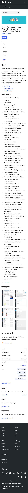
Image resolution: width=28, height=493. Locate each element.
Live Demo (7, 86)
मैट (3, 457)
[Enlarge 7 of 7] (24, 321)
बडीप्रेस (4, 462)
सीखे (3, 441)
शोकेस (16, 427)
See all (24, 395)
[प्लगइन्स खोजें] (18, 12)
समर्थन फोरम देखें (5, 406)
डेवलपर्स (3, 446)
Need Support (8, 91)
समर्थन (4, 59)
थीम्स (16, 430)
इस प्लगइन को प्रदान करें (7, 418)
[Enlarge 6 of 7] (24, 310)
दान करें (17, 446)
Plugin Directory (6, 7)
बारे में (3, 427)
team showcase (22, 375)
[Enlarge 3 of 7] (11, 320)
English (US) (23, 365)
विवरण (4, 43)
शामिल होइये (17, 441)
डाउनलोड (4, 37)
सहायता (3, 444)
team (24, 372)
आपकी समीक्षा (5, 395)
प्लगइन (16, 433)
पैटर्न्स (16, 436)
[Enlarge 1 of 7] (11, 291)
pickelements (5, 33)
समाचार (3, 430)
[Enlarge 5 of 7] (24, 301)
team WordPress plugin (20, 378)
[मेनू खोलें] (25, 2)
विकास (4, 55)
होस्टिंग (3, 433)
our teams (20, 372)
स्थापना (5, 51)
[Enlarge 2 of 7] (11, 309)
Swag (17, 449)
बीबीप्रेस (4, 460)
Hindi (6, 469)
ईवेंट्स (16, 444)
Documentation (8, 88)
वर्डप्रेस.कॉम (5, 454)
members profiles (22, 369)
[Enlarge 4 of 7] (24, 291)
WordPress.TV (6, 449)
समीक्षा (4, 47)
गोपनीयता (4, 436)
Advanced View (6, 383)
